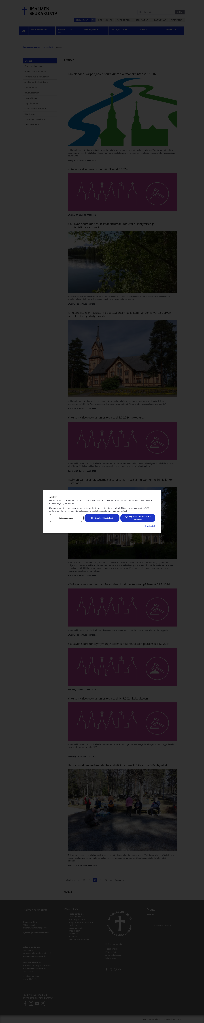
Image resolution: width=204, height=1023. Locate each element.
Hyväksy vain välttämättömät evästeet (138, 518)
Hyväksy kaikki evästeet (102, 518)
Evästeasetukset (66, 518)
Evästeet (150, 526)
